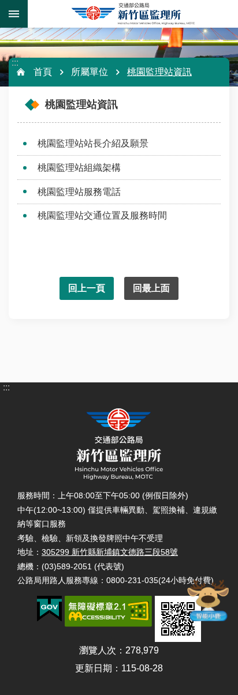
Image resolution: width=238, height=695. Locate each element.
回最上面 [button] (151, 288)
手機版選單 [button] (14, 14)
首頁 (43, 72)
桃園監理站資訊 (159, 72)
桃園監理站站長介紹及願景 (93, 143)
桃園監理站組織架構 (79, 167)
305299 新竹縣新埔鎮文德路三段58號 (110, 552)
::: (15, 62)
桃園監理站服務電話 (79, 192)
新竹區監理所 (133, 14)
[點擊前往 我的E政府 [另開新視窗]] (49, 609)
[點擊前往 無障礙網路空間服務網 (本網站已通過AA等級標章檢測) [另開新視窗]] (108, 611)
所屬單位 (89, 72)
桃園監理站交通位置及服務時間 (102, 215)
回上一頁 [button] (86, 288)
